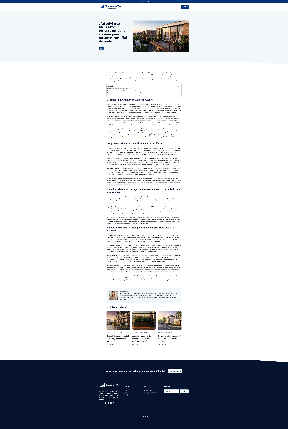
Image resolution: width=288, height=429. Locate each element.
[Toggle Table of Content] (178, 86)
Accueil (149, 7)
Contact (185, 6)
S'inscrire (184, 391)
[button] (176, 7)
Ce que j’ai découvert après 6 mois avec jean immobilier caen (117, 338)
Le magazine (168, 7)
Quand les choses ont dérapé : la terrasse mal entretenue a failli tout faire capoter (130, 93)
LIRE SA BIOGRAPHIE (125, 299)
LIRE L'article (110, 344)
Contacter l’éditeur (175, 371)
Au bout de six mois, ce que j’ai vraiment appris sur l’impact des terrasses (128, 95)
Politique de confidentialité (150, 392)
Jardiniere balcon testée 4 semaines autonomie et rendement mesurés (142, 338)
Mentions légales (148, 390)
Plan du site (146, 394)
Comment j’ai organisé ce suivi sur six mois (120, 88)
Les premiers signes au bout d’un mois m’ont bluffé (122, 90)
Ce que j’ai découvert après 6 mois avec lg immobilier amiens (169, 338)
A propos (158, 7)
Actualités (101, 48)
